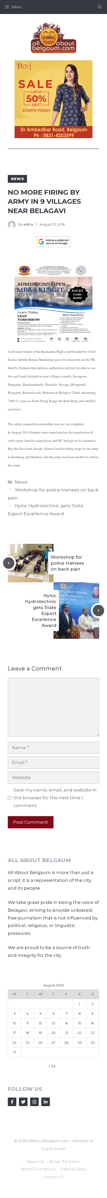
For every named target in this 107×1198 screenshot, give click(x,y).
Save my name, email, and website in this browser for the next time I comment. (55, 797)
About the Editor (64, 1161)
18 (27, 1033)
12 (40, 1023)
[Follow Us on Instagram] (34, 1102)
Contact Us (53, 1177)
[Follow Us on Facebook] (12, 1102)
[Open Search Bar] (100, 7)
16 (92, 1023)
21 (66, 1033)
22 (79, 1033)
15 (79, 1023)
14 (66, 1023)
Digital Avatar (53, 1148)
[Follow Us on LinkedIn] (45, 1102)
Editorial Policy (74, 1169)
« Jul (52, 1066)
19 (40, 1033)
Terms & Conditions (37, 1169)
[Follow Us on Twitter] (23, 1102)
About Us (35, 1161)
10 (14, 1023)
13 (53, 1023)
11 (27, 1023)
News (17, 179)
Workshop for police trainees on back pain (67, 563)
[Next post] (98, 610)
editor (28, 224)
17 (14, 1033)
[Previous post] (8, 563)
